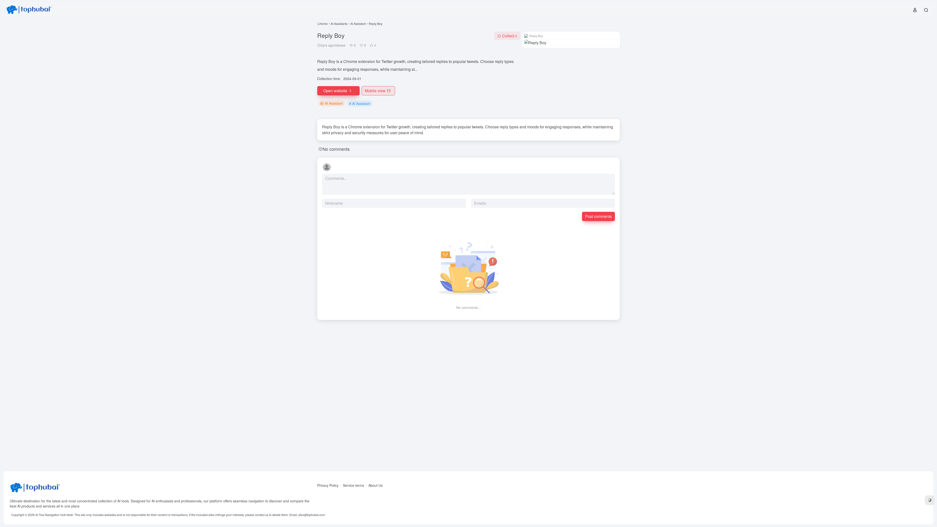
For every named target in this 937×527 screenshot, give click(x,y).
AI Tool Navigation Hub (50, 515)
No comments (336, 149)
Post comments (598, 216)
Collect (509, 36)
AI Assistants (339, 23)
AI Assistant (358, 23)
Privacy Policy (327, 485)
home (324, 23)
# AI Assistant (359, 103)
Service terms (353, 485)
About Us (375, 485)
